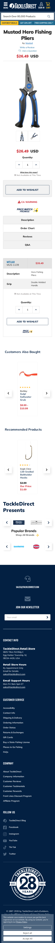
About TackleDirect (12, 771)
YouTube (13, 840)
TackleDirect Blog (17, 820)
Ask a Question (29, 50)
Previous (6, 522)
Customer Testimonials (14, 786)
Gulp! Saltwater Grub (25, 396)
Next (48, 522)
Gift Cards (8, 737)
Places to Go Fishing (12, 747)
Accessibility (9, 708)
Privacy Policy (21, 922)
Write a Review (27, 47)
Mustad (29, 43)
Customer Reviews (12, 781)
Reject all (27, 933)
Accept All (27, 938)
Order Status (9, 727)
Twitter (12, 853)
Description (27, 219)
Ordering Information (13, 722)
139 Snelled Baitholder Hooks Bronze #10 (27, 476)
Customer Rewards (12, 791)
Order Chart (27, 228)
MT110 (11, 261)
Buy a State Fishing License (16, 742)
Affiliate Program (11, 801)
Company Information (13, 776)
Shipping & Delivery (12, 717)
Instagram (14, 833)
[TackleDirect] (23, 6)
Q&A (27, 244)
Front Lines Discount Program (17, 796)
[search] (49, 16)
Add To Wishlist (27, 189)
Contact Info (9, 713)
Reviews (27, 236)
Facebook (13, 827)
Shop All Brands (25, 534)
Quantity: (27, 157)
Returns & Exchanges (13, 732)
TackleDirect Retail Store (19, 648)
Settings (27, 927)
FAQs (5, 752)
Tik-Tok (12, 847)
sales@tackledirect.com (14, 674)
